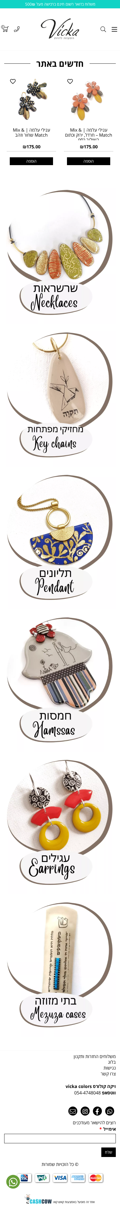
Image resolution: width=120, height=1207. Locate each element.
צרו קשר (108, 1074)
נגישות (110, 1068)
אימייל (107, 1129)
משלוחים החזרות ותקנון (95, 1056)
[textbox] (60, 1089)
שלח (108, 1152)
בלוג (112, 1062)
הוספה (31, 161)
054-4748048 (87, 1093)
